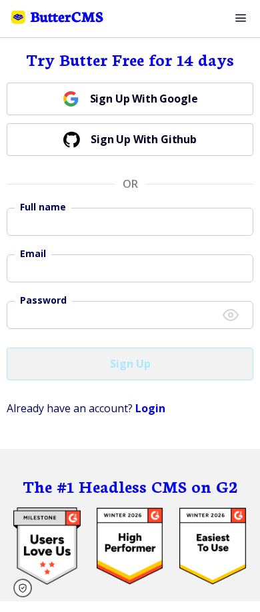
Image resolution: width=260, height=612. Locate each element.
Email (33, 253)
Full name (43, 207)
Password (43, 300)
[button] (27, 588)
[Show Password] (230, 315)
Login (150, 408)
